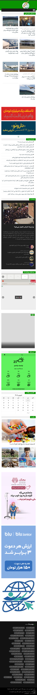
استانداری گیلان (19, 630)
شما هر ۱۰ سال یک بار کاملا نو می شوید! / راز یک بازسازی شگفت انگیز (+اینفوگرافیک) (19, 167)
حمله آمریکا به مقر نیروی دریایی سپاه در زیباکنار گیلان (20, 194)
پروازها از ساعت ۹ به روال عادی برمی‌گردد (28, 78)
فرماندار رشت (19, 664)
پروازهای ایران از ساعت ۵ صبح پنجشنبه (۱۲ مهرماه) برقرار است (11, 76)
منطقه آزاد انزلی (30, 674)
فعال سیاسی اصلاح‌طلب (28, 669)
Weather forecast (19, 389)
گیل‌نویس (26, 693)
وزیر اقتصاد (8, 677)
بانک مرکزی (30, 633)
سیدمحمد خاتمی (17, 654)
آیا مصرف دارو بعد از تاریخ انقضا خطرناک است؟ (22, 444)
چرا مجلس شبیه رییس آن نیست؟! (25, 142)
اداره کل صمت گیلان (19, 628)
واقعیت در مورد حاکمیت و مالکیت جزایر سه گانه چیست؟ (17, 264)
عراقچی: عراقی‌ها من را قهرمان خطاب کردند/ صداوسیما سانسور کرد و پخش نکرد (18, 182)
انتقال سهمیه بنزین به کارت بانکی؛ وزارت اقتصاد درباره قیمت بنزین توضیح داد (19, 172)
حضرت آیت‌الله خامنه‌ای (17, 635)
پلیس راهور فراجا (21, 679)
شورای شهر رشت (30, 661)
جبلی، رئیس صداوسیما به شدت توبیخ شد (23, 188)
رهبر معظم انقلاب (19, 646)
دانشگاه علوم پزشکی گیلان (28, 638)
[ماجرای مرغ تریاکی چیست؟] (10, 462)
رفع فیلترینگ (16, 643)
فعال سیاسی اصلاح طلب (17, 667)
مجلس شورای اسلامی (28, 672)
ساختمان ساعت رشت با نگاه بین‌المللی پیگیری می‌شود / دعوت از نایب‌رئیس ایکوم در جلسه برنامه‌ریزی (18, 146)
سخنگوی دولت (15, 648)
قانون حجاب (15, 669)
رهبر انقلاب (31, 646)
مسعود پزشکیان (16, 672)
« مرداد (28, 413)
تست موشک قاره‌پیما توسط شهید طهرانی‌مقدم (22, 157)
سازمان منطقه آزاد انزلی (28, 648)
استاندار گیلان (30, 630)
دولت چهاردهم (30, 641)
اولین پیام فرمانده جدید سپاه (26, 155)
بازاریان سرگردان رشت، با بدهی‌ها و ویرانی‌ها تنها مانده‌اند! (21, 331)
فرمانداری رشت (30, 667)
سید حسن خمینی (15, 651)
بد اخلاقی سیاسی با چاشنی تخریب (22, 257)
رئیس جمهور (19, 641)
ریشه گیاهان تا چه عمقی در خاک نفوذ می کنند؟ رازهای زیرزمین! (18, 191)
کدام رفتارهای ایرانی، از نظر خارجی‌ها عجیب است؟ (21, 163)
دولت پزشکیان (14, 638)
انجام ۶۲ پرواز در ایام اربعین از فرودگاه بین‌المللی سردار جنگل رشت (27, 53)
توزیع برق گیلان (20, 633)
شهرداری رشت (30, 659)
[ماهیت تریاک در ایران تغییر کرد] (10, 452)
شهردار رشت (19, 656)
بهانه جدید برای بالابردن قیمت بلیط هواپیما (11, 52)
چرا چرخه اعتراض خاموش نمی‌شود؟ (24, 227)
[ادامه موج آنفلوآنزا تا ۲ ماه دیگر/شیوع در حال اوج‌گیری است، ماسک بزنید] (27, 452)
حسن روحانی (30, 635)
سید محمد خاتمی (29, 654)
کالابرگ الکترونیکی (29, 682)
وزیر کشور (31, 679)
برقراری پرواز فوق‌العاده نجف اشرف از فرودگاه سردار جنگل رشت (10, 30)
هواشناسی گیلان (30, 677)
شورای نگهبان (30, 664)
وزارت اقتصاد (18, 677)
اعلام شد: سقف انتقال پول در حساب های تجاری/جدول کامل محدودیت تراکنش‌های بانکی (19, 177)
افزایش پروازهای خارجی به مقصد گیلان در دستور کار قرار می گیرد (28, 33)
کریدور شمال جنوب (16, 682)
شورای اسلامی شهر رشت (17, 659)
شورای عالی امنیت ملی (16, 661)
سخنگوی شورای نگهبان (28, 651)
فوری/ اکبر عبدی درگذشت (26, 185)
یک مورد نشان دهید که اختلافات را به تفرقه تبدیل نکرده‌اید (19, 160)
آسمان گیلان (31, 628)
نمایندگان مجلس (18, 674)
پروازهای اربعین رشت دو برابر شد (28, 98)
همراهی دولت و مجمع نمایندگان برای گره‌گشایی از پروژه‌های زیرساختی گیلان (19, 151)
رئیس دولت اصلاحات (29, 643)
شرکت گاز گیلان (30, 656)
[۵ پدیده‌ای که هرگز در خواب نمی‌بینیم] (27, 462)
